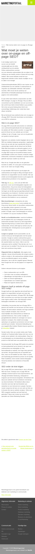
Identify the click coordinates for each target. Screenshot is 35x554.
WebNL (30, 550)
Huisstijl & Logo (6, 534)
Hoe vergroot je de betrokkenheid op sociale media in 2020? (8, 448)
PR (2, 531)
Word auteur (5, 504)
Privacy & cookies (6, 507)
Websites (4, 536)
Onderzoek (4, 539)
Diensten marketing (23, 514)
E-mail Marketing (23, 519)
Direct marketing (23, 507)
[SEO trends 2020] (28, 65)
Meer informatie (6, 495)
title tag (11, 182)
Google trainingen (23, 534)
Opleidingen (21, 531)
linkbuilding (6, 328)
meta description (14, 203)
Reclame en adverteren (25, 517)
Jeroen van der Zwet (25, 439)
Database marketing (24, 512)
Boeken (20, 529)
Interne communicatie (7, 529)
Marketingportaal (19, 548)
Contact (3, 509)
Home (3, 45)
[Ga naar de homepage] (13, 3)
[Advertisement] (17, 23)
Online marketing (23, 504)
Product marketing (23, 509)
